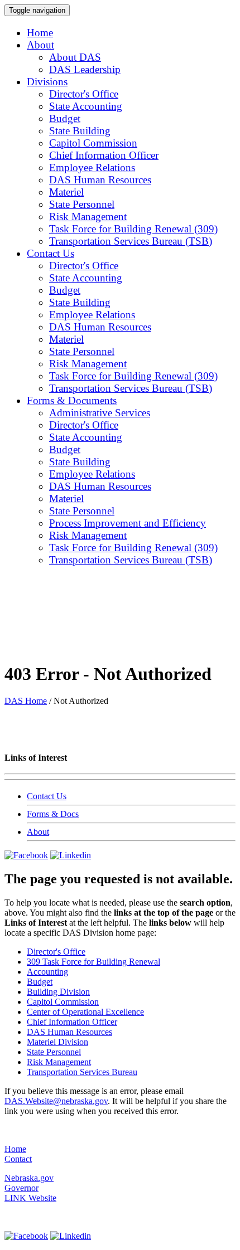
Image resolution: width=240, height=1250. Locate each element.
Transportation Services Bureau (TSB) (130, 241)
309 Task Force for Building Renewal (93, 961)
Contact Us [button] (50, 253)
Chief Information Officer (104, 155)
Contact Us (46, 796)
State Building (80, 131)
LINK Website (30, 1198)
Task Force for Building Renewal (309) (133, 229)
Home (40, 32)
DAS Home (25, 701)
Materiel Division (57, 1042)
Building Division (58, 991)
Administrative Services (99, 413)
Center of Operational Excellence (85, 1011)
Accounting (47, 971)
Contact (18, 1159)
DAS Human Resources (100, 180)
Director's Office (83, 94)
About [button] (40, 45)
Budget (64, 118)
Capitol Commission (93, 143)
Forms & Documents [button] (72, 400)
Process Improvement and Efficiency (127, 523)
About (38, 831)
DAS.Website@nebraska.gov (56, 1101)
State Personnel (81, 204)
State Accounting (85, 106)
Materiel (66, 192)
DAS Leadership (85, 69)
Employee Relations (92, 167)
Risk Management (88, 216)
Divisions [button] (47, 81)
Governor (21, 1188)
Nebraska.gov (29, 1178)
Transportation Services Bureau (82, 1072)
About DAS (75, 57)
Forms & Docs (53, 814)
